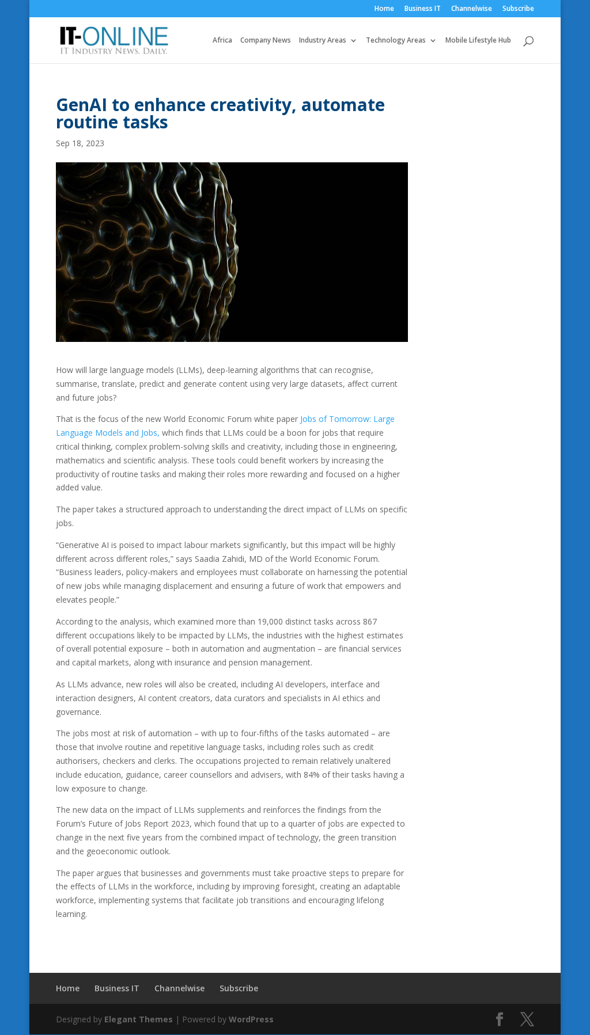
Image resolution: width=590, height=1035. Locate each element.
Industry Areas (322, 40)
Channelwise (471, 9)
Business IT (422, 9)
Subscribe (518, 9)
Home (384, 9)
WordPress (251, 1019)
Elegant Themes (138, 1019)
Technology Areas (396, 40)
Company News (265, 40)
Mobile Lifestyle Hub (478, 40)
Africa (222, 40)
